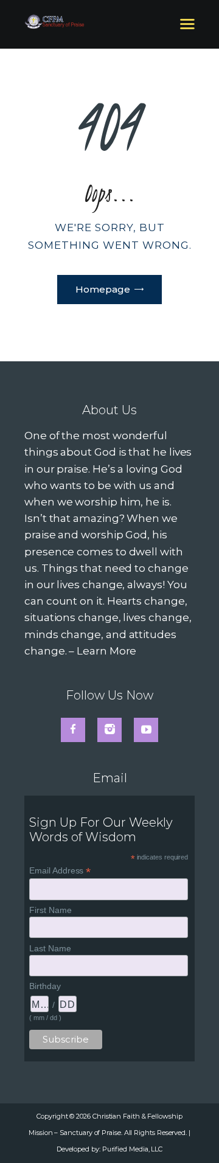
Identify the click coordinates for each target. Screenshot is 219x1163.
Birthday (44, 986)
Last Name (50, 948)
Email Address (60, 871)
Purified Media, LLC (132, 1149)
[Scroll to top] (196, 1134)
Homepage (102, 289)
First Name (50, 910)
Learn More (106, 651)
